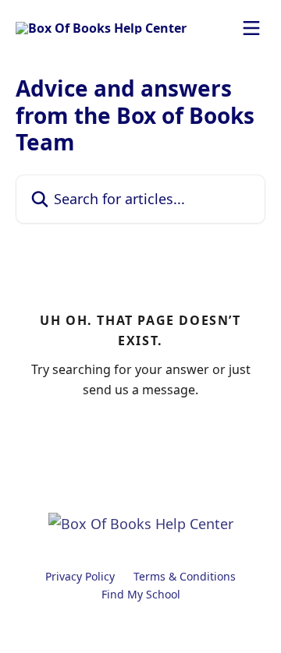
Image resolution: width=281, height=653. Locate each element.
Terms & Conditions (184, 576)
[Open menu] (251, 28)
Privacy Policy (80, 576)
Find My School (140, 594)
